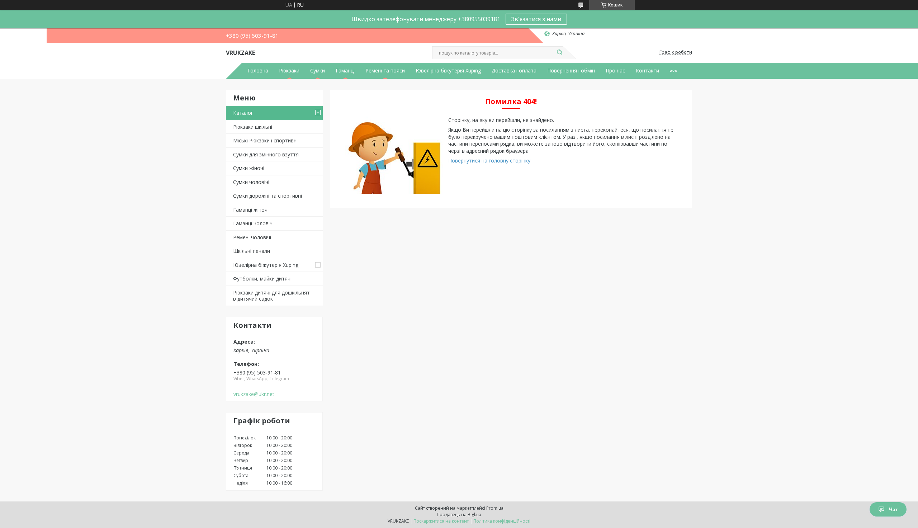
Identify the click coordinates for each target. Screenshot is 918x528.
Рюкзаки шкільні (252, 126)
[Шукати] (559, 52)
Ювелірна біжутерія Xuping (448, 70)
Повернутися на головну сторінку (489, 160)
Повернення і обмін (571, 70)
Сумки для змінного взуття (266, 154)
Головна (257, 70)
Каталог (243, 112)
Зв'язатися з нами (536, 19)
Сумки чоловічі (251, 182)
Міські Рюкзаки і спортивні (265, 140)
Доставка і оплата (514, 70)
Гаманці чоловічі (253, 223)
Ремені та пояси (385, 70)
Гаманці (345, 70)
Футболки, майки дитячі (262, 278)
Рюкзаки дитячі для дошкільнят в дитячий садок (271, 295)
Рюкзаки (289, 70)
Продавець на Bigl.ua (459, 515)
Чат (893, 509)
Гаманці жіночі (251, 209)
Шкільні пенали (251, 251)
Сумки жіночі (248, 168)
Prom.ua (494, 508)
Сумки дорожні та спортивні (267, 195)
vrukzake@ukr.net (253, 394)
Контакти (647, 70)
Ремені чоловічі (252, 237)
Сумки (317, 70)
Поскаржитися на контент (441, 521)
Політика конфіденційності (501, 521)
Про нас (615, 70)
